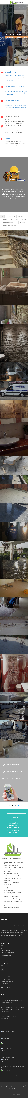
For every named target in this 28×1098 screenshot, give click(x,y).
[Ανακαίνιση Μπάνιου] (14, 437)
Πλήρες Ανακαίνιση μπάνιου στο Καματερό (11, 1016)
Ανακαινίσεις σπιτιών (6, 948)
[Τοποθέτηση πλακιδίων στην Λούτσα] (14, 479)
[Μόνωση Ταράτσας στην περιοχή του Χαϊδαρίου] (14, 729)
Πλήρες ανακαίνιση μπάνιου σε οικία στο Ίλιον (12, 1000)
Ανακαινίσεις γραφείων (6, 955)
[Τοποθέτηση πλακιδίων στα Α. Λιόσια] (14, 588)
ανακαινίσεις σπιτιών (10, 77)
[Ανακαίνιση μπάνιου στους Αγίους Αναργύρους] (14, 531)
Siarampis (24, 1085)
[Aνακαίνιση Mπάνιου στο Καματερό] (14, 371)
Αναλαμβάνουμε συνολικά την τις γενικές (15, 75)
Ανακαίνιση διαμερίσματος (7, 952)
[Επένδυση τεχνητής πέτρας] (14, 569)
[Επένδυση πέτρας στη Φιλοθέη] (14, 249)
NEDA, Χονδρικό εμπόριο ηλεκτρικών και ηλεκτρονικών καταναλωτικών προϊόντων (11, 1075)
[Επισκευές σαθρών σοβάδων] (14, 550)
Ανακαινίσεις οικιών (5, 950)
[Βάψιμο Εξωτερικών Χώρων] (14, 390)
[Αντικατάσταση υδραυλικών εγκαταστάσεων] (14, 409)
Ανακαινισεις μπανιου (20, 1092)
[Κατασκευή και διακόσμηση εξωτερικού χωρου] (14, 465)
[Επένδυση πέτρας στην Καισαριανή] (14, 314)
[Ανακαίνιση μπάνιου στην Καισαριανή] (14, 286)
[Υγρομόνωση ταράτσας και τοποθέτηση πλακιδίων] (14, 625)
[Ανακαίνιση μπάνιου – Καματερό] (14, 673)
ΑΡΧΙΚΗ (5, 1091)
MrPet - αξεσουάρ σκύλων (7, 1057)
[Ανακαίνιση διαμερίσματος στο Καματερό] (14, 606)
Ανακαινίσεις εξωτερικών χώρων (9, 954)
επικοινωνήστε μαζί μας (17, 814)
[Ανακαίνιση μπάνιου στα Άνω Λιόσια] (14, 696)
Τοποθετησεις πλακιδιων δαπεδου (18, 1091)
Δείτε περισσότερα (9, 80)
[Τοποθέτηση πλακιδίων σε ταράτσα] (14, 644)
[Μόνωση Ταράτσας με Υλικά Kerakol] (14, 748)
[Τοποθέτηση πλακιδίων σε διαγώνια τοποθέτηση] (14, 512)
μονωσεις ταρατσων (15, 1094)
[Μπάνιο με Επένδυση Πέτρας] (14, 343)
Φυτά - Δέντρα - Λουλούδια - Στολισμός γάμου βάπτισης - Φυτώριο (12, 1066)
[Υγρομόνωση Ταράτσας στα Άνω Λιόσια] (14, 710)
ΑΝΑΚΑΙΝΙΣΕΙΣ (9, 1092)
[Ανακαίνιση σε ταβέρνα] (14, 493)
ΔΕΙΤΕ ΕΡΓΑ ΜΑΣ (12, 202)
